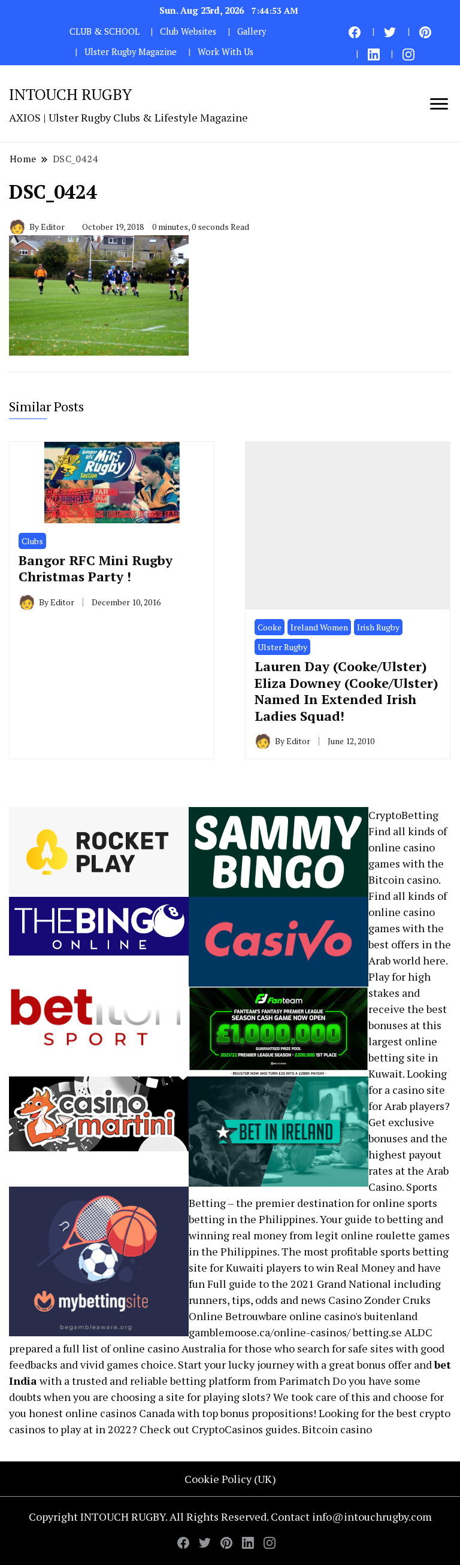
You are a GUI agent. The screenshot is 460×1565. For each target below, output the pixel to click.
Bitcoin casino (403, 879)
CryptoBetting (403, 815)
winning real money (238, 1235)
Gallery (251, 31)
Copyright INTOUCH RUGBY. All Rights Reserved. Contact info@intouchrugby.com (230, 1516)
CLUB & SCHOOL (104, 31)
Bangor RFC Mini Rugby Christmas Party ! (95, 568)
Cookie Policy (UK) (230, 1479)
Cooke (270, 627)
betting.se (377, 1332)
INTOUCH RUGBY (70, 94)
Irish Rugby (378, 627)
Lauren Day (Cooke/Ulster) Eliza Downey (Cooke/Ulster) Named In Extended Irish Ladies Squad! (346, 690)
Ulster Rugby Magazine (130, 51)
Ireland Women (319, 627)
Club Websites (188, 31)
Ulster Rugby (282, 647)
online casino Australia (169, 1348)
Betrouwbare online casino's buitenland (321, 1316)
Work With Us (225, 51)
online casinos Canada (120, 1413)
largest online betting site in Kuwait (403, 1057)
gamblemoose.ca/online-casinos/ (269, 1332)
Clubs (32, 541)
